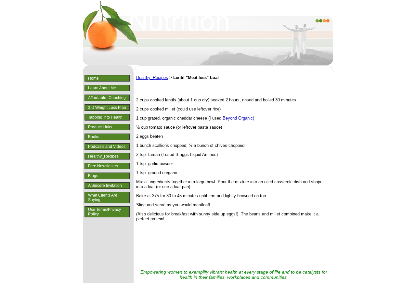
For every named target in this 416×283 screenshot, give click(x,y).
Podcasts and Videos (106, 146)
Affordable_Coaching (107, 98)
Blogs (93, 176)
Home (93, 78)
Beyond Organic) (237, 118)
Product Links (100, 127)
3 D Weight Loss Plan (107, 107)
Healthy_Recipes (103, 156)
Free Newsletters (103, 166)
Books (93, 137)
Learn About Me (102, 88)
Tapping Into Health (105, 117)
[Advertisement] (234, 245)
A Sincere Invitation (105, 185)
